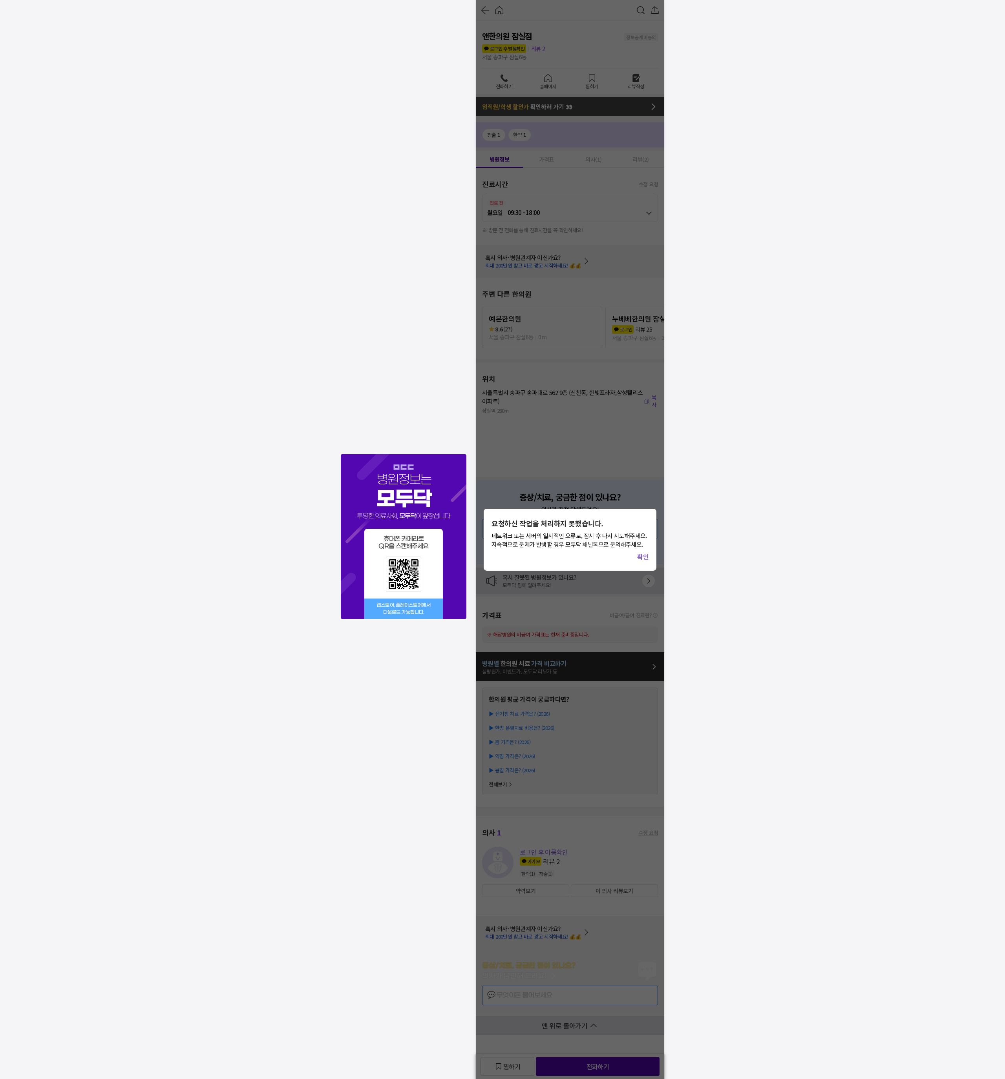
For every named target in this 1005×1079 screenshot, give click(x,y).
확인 (643, 556)
